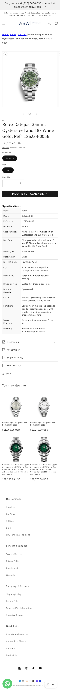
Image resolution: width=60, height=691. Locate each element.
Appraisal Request (15, 615)
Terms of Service (14, 554)
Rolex (13, 34)
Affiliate (10, 521)
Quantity (6, 177)
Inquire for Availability (30, 193)
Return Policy (13, 601)
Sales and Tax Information (19, 608)
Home (5, 34)
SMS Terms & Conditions (18, 534)
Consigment (12, 568)
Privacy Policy (13, 561)
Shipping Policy (13, 594)
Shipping (5, 147)
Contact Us (11, 655)
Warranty (10, 575)
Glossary (10, 648)
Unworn (10, 158)
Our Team (11, 514)
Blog (8, 527)
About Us (10, 507)
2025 (8, 170)
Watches (22, 34)
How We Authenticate (17, 634)
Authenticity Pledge (16, 641)
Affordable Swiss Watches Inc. (25, 685)
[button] (3, 23)
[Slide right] (36, 113)
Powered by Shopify (42, 685)
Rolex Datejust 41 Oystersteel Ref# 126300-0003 (14, 423)
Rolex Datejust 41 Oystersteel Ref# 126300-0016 (42, 423)
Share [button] (9, 373)
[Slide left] (23, 113)
